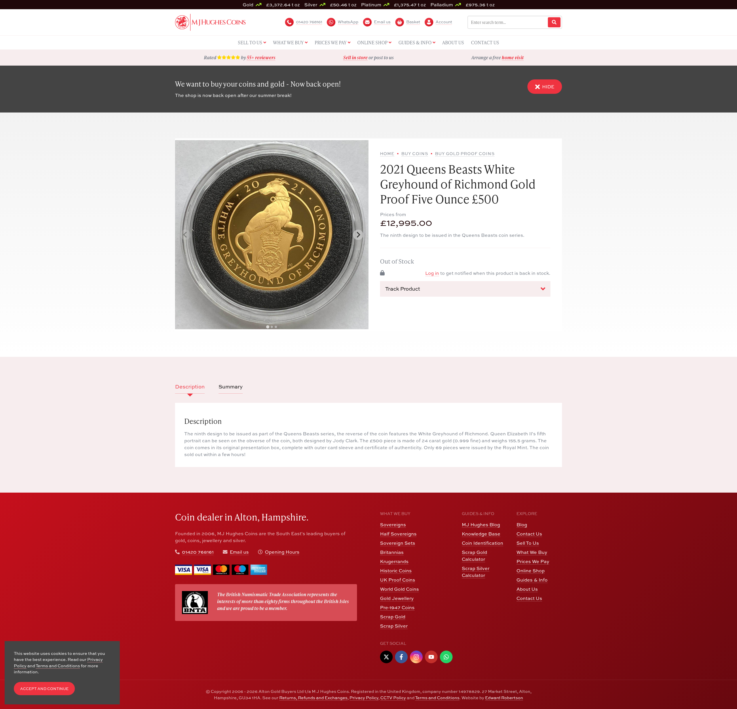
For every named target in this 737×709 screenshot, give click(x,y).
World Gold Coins (399, 589)
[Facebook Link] (401, 657)
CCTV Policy (393, 697)
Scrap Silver (394, 626)
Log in (432, 273)
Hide (548, 86)
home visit (513, 57)
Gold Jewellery (397, 598)
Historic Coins (396, 570)
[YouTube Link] (431, 657)
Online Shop (530, 570)
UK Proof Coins (397, 580)
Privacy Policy (363, 697)
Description (190, 386)
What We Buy (531, 552)
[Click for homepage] (210, 21)
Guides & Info (532, 580)
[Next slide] (358, 235)
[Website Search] (554, 22)
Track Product (402, 288)
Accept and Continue (44, 688)
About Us (527, 589)
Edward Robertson (504, 697)
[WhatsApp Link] (446, 657)
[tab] (267, 326)
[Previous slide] (185, 235)
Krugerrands (394, 561)
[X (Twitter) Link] (386, 657)
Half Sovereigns (398, 534)
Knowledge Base (481, 534)
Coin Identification (482, 543)
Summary (231, 386)
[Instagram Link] (416, 657)
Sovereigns (393, 524)
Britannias (392, 552)
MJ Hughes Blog (481, 524)
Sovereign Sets (397, 543)
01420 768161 (198, 552)
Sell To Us (527, 543)
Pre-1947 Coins (397, 607)
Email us (239, 552)
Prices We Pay (532, 561)
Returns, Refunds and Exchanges (313, 697)
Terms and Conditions (437, 697)
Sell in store (355, 57)
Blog (521, 524)
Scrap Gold (392, 616)
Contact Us (529, 534)
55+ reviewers (261, 57)
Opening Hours (282, 552)
